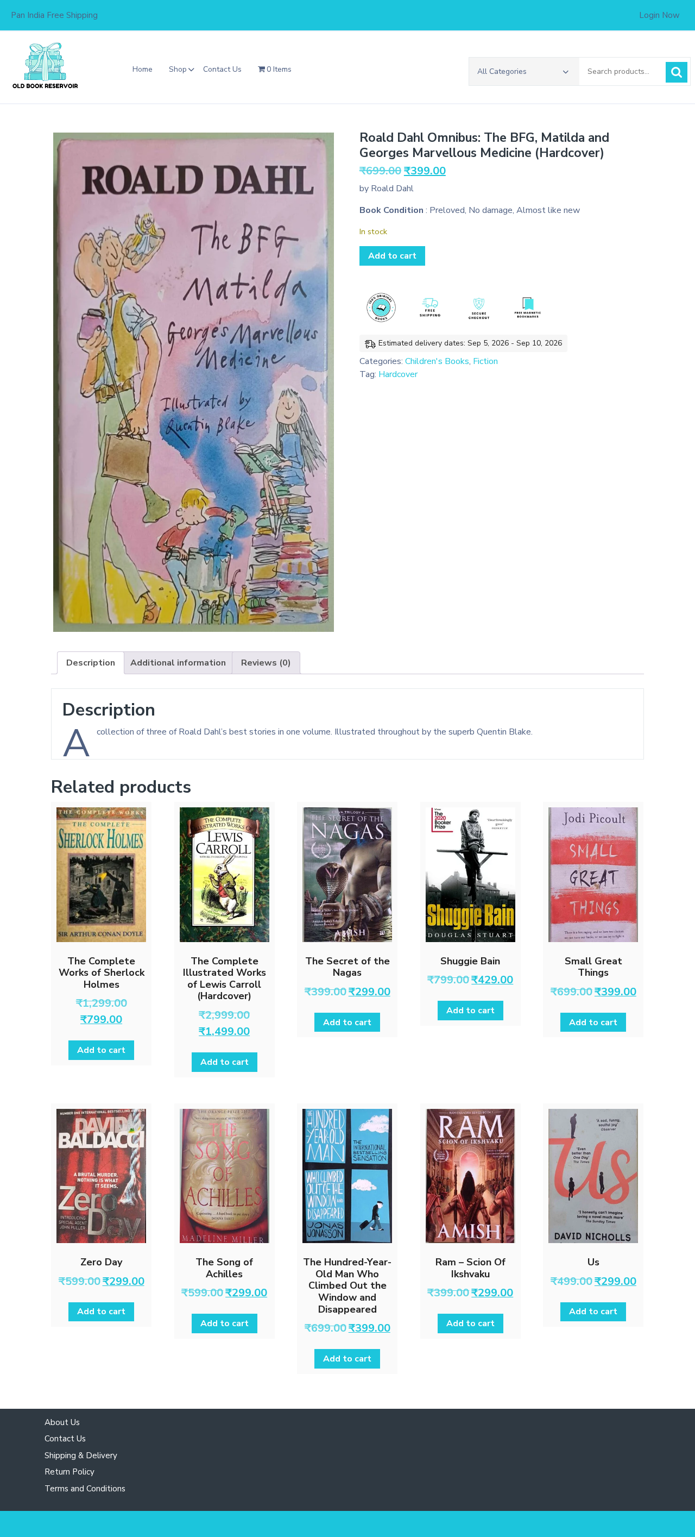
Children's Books (437, 361)
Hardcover (398, 374)
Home (142, 69)
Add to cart (392, 256)
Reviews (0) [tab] (266, 663)
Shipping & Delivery (81, 1455)
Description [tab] (90, 663)
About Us (62, 1422)
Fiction (485, 361)
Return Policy (69, 1471)
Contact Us (222, 69)
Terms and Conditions (85, 1488)
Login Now (659, 15)
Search (676, 72)
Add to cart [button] (101, 1050)
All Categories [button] (502, 71)
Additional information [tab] (178, 663)
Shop (178, 69)
